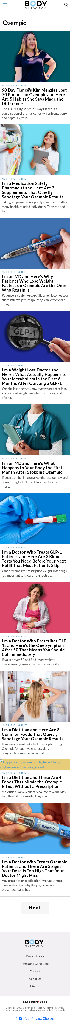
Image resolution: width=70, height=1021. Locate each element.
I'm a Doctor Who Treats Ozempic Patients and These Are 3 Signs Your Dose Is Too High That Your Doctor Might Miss (34, 868)
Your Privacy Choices (39, 1018)
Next (35, 907)
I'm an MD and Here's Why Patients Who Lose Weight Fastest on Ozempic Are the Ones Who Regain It (34, 283)
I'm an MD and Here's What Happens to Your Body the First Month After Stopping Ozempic (32, 468)
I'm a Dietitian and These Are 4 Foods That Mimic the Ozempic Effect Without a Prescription (32, 782)
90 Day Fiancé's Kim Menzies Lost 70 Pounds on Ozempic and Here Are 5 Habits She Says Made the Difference (34, 97)
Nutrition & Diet (15, 85)
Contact (35, 971)
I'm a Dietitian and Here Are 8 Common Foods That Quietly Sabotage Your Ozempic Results (32, 734)
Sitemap (35, 986)
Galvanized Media (32, 1007)
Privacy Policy (35, 956)
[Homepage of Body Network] (34, 943)
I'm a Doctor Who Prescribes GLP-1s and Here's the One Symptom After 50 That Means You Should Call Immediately (35, 647)
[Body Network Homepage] (36, 4)
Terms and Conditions (35, 963)
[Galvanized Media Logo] (35, 1002)
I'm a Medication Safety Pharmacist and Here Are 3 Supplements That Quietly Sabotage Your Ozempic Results (32, 190)
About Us (35, 978)
